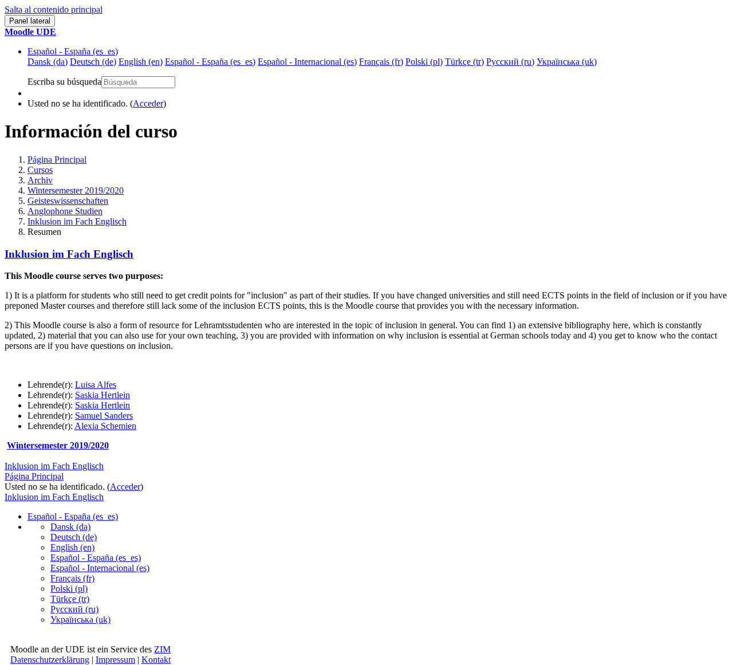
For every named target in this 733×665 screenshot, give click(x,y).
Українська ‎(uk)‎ (80, 619)
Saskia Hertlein (102, 395)
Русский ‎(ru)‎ (74, 609)
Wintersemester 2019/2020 (75, 190)
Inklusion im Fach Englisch (77, 221)
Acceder (148, 103)
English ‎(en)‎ (72, 547)
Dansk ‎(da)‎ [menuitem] (47, 61)
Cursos (40, 170)
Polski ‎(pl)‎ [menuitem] (424, 61)
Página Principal (56, 159)
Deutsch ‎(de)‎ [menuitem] (93, 61)
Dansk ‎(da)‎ (70, 527)
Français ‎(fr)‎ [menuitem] (381, 61)
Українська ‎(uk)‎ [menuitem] (567, 61)
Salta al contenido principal (54, 9)
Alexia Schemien (105, 426)
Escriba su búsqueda (64, 81)
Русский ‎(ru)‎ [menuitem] (510, 61)
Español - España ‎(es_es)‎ (72, 51)
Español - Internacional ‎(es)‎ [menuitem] (307, 61)
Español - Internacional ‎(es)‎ (99, 568)
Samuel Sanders (104, 415)
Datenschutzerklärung (49, 659)
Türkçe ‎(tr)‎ (69, 599)
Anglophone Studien (65, 211)
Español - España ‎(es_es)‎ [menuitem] (210, 61)
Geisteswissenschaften (67, 201)
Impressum (115, 659)
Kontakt (156, 659)
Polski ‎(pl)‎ (69, 588)
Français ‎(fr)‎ (72, 578)
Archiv (40, 180)
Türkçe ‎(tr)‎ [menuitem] (464, 61)
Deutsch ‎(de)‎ (73, 537)
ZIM (162, 649)
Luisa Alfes (95, 384)
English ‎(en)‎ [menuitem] (141, 61)
